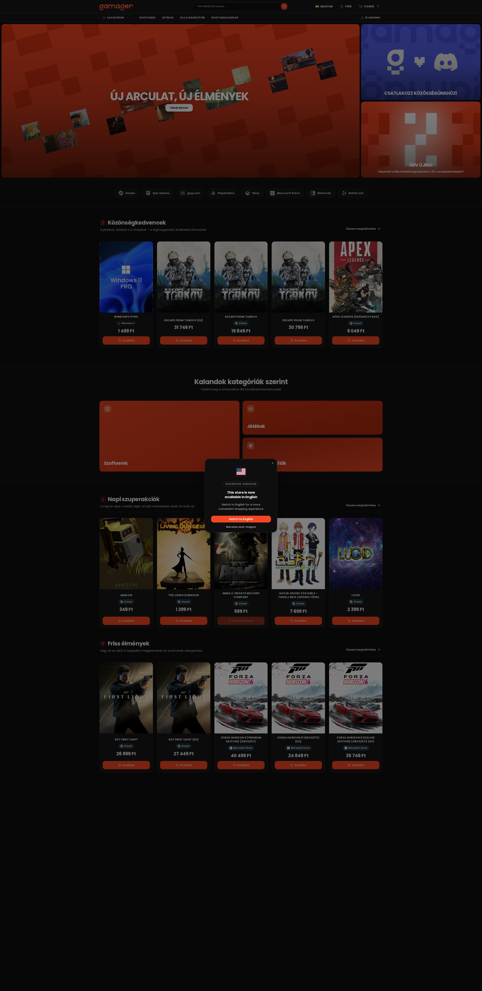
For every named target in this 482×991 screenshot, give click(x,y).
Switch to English (241, 519)
